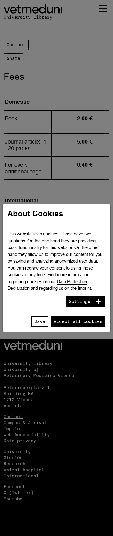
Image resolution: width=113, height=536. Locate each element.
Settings (79, 302)
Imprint (84, 288)
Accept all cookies (78, 321)
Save (39, 321)
